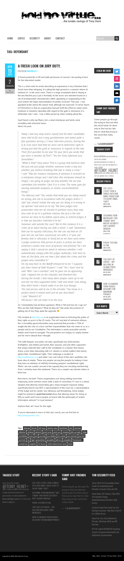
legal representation (38, 440)
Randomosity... (32, 71)
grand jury (56, 432)
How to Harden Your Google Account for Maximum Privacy (110, 289)
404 (106, 176)
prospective (67, 440)
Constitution (63, 428)
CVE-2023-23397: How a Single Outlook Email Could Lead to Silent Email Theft (111, 195)
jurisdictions (23, 436)
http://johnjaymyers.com (28, 415)
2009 (10, 502)
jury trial (82, 436)
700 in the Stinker (100, 159)
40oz (112, 173)
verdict (70, 444)
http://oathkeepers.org (28, 357)
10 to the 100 (24, 499)
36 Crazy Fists (17, 489)
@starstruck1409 (100, 162)
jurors (31, 436)
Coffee (21, 38)
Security (34, 38)
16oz (104, 165)
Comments (10, 85)
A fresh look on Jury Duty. (39, 65)
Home (10, 38)
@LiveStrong (110, 156)
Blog (93, 556)
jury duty (42, 436)
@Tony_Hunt (106, 170)
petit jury (59, 440)
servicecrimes (23, 444)
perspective (50, 440)
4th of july (106, 173)
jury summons (72, 436)
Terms (120, 556)
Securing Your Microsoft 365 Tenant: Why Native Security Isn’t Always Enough (110, 222)
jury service (61, 436)
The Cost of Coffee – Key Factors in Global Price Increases (109, 264)
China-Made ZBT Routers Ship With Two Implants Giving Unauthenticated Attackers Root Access (106, 498)
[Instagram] (117, 78)
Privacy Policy (112, 556)
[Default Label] (117, 86)
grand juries (47, 432)
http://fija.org (38, 317)
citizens (34, 428)
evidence (30, 432)
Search (116, 38)
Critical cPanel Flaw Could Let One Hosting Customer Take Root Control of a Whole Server (106, 510)
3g (116, 156)
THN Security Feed (103, 475)
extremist (38, 432)
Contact (60, 38)
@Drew (102, 176)
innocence (65, 432)
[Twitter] (117, 71)
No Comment (106, 233)
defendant (22, 432)
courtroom (77, 428)
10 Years (110, 162)
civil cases (42, 428)
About (47, 38)
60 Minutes (112, 165)
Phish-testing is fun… (110, 244)
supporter (33, 444)
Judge (84, 432)
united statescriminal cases (56, 444)
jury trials (22, 440)
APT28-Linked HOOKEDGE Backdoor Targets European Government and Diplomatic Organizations (106, 532)
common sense (52, 428)
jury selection (51, 436)
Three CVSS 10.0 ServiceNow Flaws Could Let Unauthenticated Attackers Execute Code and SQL (105, 486)
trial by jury (42, 444)
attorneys (27, 428)
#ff (107, 165)
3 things (111, 176)
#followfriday (100, 156)
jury (36, 436)
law (28, 440)
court (70, 428)
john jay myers (76, 432)
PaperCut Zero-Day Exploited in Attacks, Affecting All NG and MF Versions (104, 521)
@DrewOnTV (98, 173)
